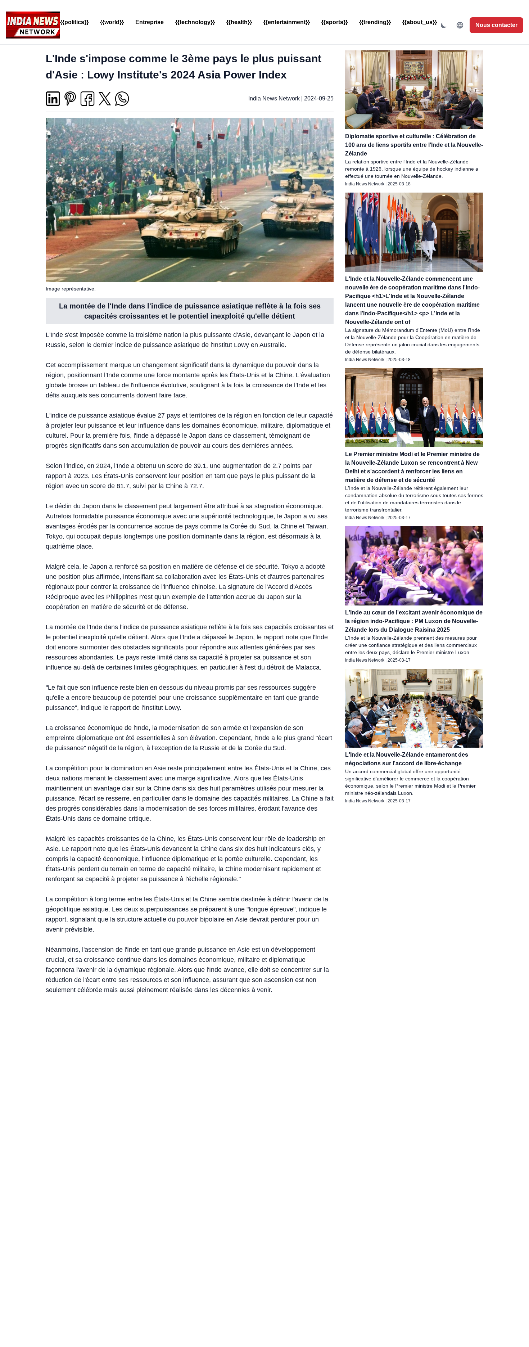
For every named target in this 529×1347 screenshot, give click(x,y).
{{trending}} (375, 22)
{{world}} (112, 22)
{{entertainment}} (286, 22)
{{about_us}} (419, 22)
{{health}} (239, 22)
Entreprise (149, 22)
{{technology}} (195, 22)
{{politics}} (74, 22)
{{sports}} (334, 22)
